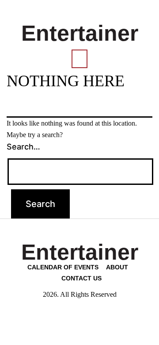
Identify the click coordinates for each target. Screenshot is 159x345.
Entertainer (79, 33)
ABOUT (117, 267)
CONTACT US (81, 278)
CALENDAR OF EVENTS (62, 267)
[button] (79, 59)
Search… (23, 146)
